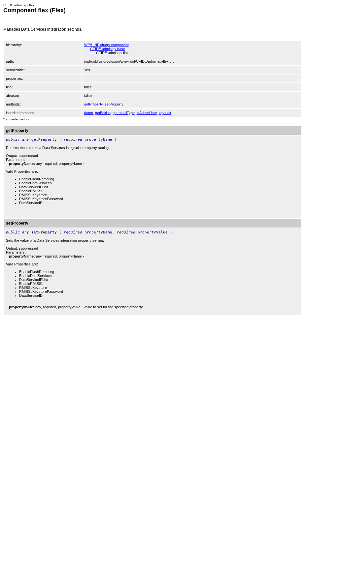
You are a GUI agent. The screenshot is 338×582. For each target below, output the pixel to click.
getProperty (93, 104)
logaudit (165, 113)
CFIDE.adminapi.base (107, 49)
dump (88, 113)
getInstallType (124, 113)
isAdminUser (147, 113)
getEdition (103, 113)
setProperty (114, 104)
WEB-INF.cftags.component (106, 45)
